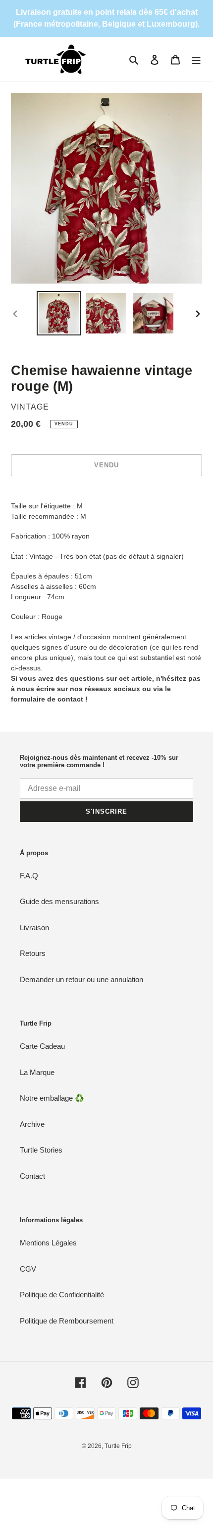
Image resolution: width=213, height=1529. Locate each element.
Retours (33, 953)
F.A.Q (29, 875)
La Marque (37, 1072)
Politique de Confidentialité (62, 1294)
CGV (28, 1269)
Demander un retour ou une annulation (81, 979)
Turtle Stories (41, 1150)
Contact (32, 1176)
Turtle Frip (118, 1446)
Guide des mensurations (59, 901)
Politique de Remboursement (66, 1321)
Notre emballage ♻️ (52, 1098)
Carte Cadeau (42, 1046)
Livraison (34, 927)
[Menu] (196, 59)
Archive (32, 1124)
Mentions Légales (48, 1243)
